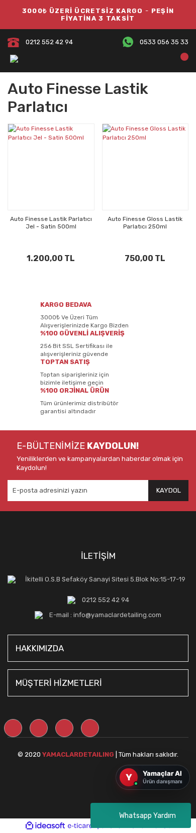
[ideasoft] (45, 825)
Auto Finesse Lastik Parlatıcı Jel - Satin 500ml (51, 222)
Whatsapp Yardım (147, 815)
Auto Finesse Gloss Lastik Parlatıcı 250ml (145, 222)
